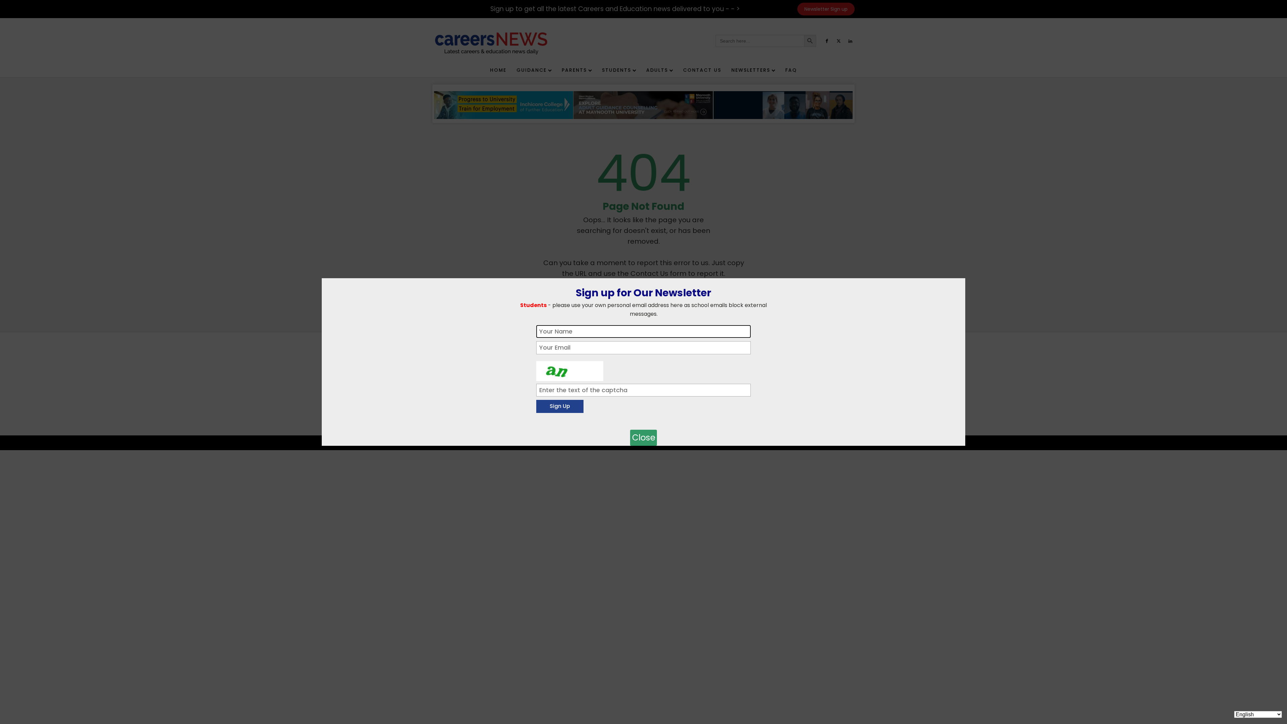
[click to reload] (569, 369)
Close (643, 437)
